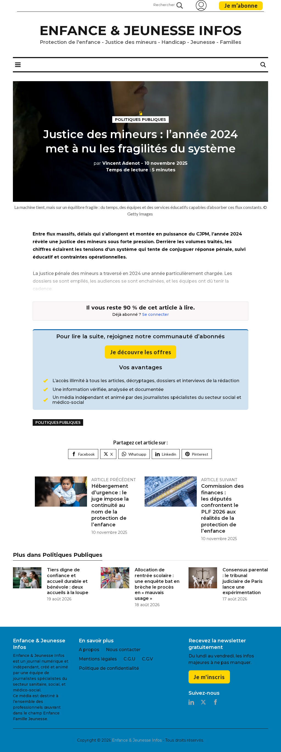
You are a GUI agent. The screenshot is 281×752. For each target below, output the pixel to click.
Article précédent (113, 479)
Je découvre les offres (140, 352)
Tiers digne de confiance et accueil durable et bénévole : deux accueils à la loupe (67, 581)
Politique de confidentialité (109, 668)
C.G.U (129, 659)
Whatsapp (137, 454)
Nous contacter (123, 649)
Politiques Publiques (140, 119)
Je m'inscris (209, 677)
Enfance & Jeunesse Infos (140, 30)
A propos (89, 649)
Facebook (86, 454)
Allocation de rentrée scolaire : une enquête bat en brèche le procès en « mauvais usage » (157, 584)
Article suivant (219, 479)
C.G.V (147, 659)
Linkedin (169, 454)
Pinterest (200, 454)
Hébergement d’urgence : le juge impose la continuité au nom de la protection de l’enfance (110, 505)
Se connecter (155, 314)
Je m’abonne (241, 5)
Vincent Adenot (117, 163)
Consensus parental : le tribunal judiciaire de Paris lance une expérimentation (245, 581)
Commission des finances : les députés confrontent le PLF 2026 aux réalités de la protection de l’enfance (222, 508)
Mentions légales (98, 659)
